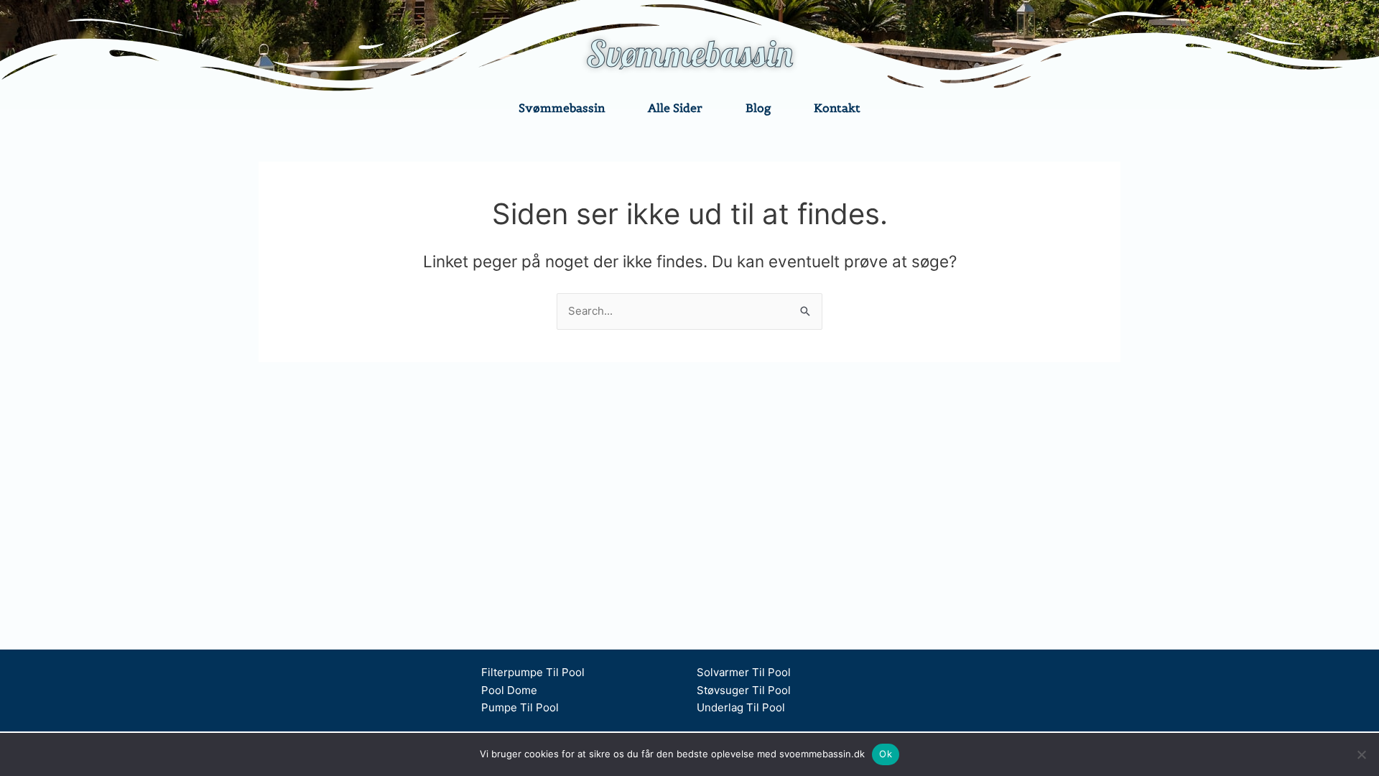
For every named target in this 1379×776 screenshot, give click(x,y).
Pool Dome (509, 690)
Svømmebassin (689, 53)
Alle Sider (675, 108)
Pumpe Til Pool (520, 707)
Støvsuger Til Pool (744, 690)
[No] (1361, 754)
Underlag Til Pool (741, 707)
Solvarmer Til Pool (744, 672)
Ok (885, 753)
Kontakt (837, 108)
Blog (758, 108)
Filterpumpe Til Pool (533, 672)
